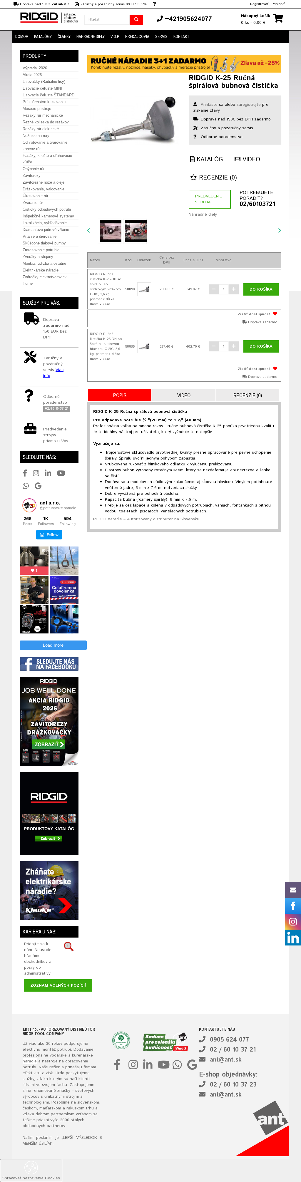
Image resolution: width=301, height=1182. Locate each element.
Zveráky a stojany (38, 256)
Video (250, 159)
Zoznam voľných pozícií (58, 985)
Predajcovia (137, 36)
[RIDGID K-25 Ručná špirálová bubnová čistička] (133, 120)
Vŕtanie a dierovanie (39, 236)
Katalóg (209, 159)
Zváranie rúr (33, 202)
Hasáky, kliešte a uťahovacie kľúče (47, 158)
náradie (30, 1061)
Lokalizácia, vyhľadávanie (45, 223)
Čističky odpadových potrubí (47, 209)
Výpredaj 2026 (35, 68)
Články (64, 36)
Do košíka (261, 289)
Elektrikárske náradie (40, 270)
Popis (119, 395)
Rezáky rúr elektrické (41, 129)
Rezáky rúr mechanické (43, 115)
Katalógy (43, 36)
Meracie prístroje (37, 108)
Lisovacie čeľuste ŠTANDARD (48, 95)
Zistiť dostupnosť (254, 314)
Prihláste (209, 105)
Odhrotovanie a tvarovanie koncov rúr (45, 145)
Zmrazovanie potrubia (41, 250)
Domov (21, 36)
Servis (161, 36)
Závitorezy (32, 175)
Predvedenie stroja (208, 199)
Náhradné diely (90, 36)
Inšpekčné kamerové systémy (48, 216)
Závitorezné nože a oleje (43, 182)
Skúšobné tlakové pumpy (44, 243)
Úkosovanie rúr (35, 196)
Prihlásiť (278, 3)
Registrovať (259, 3)
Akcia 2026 (32, 75)
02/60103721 (257, 204)
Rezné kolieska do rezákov (46, 122)
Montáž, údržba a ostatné (44, 263)
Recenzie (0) (217, 178)
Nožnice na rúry (36, 135)
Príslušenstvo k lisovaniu (44, 102)
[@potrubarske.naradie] (29, 505)
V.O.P (115, 36)
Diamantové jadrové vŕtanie (46, 229)
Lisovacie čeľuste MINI (42, 88)
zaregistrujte (249, 105)
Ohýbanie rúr (33, 169)
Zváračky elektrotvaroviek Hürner (45, 280)
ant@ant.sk (226, 1060)
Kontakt (181, 36)
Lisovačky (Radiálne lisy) (44, 81)
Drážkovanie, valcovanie (43, 189)
